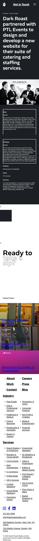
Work (10, 384)
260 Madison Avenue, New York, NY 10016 (19, 523)
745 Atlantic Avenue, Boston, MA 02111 (17, 529)
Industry (8, 396)
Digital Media (12, 476)
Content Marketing (11, 485)
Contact (12, 389)
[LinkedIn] (14, 508)
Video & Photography (27, 462)
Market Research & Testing (27, 498)
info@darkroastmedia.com (14, 517)
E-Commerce (12, 472)
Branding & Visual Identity (13, 455)
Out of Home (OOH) (27, 484)
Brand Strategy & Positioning (13, 449)
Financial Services (26, 428)
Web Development (12, 466)
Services (8, 442)
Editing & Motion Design (28, 469)
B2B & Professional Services (12, 408)
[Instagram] (4, 508)
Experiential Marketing (27, 449)
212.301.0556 (9, 513)
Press (25, 384)
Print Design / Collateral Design (28, 476)
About (11, 378)
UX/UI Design (13, 461)
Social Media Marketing (12, 492)
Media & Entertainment (28, 422)
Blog (25, 389)
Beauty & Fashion (11, 435)
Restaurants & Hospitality (13, 428)
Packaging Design (11, 498)
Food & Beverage (11, 422)
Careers (27, 378)
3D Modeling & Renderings (28, 455)
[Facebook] (9, 508)
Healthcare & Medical (12, 415)
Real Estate (12, 401)
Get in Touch (21, 4)
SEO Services (13, 480)
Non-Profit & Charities (27, 415)
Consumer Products (26, 409)
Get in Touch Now (17, 271)
